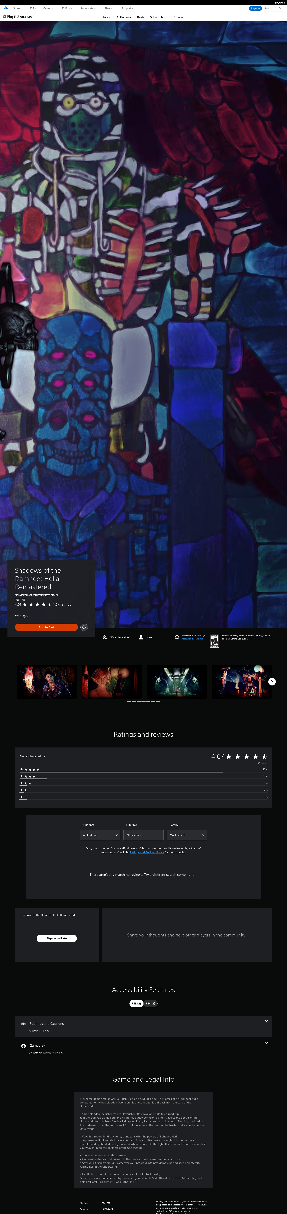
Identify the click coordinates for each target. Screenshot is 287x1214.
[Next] (272, 681)
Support (126, 8)
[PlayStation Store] (18, 16)
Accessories (87, 8)
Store (16, 8)
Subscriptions (159, 17)
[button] (192, 638)
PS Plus (65, 8)
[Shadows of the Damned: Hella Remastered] (47, 682)
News (108, 8)
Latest (107, 17)
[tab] (136, 1003)
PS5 (31, 8)
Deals (140, 17)
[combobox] (100, 835)
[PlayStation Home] (6, 8)
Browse (178, 17)
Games (47, 8)
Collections (124, 17)
